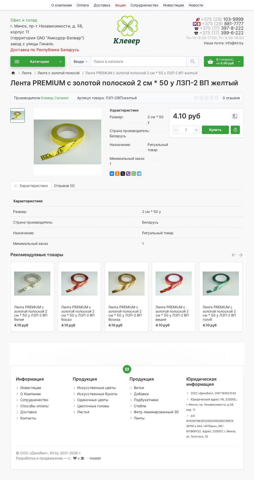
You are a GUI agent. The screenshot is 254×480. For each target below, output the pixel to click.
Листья (83, 412)
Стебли (140, 406)
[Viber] (128, 173)
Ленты (139, 418)
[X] (123, 173)
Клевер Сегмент (55, 98)
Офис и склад (23, 20)
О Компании (30, 394)
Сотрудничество (34, 400)
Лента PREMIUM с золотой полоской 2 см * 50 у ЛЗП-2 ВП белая (30, 313)
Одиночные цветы (92, 400)
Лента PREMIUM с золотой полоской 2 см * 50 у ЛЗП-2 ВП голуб (219, 313)
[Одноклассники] (117, 173)
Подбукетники (146, 400)
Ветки (139, 388)
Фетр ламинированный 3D (156, 412)
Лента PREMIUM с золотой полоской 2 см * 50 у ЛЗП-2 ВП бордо (78, 313)
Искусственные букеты (97, 394)
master (95, 458)
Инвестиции (30, 388)
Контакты (28, 418)
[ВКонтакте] (112, 173)
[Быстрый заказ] (235, 130)
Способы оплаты (34, 406)
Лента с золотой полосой (58, 73)
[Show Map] (127, 369)
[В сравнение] (235, 116)
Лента (27, 73)
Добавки (141, 394)
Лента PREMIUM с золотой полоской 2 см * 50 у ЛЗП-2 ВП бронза (125, 313)
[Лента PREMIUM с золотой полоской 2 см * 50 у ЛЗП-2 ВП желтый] (67, 142)
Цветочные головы (93, 406)
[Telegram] (139, 173)
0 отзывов (231, 98)
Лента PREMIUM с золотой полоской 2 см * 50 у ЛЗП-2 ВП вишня (172, 313)
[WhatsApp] (133, 173)
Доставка (28, 412)
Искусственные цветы (96, 388)
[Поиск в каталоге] (192, 61)
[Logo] (127, 29)
